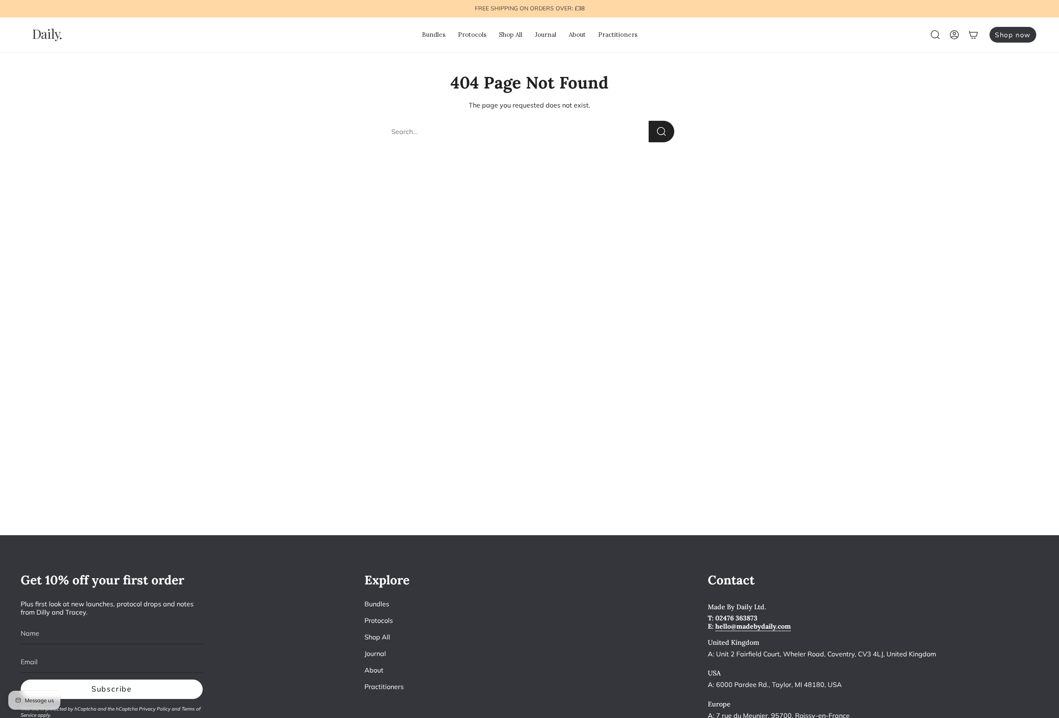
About (373, 670)
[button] (434, 35)
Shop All (377, 637)
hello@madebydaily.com (753, 626)
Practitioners (384, 686)
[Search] (661, 131)
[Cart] (973, 35)
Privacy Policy (154, 709)
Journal (375, 653)
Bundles (376, 604)
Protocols (378, 620)
